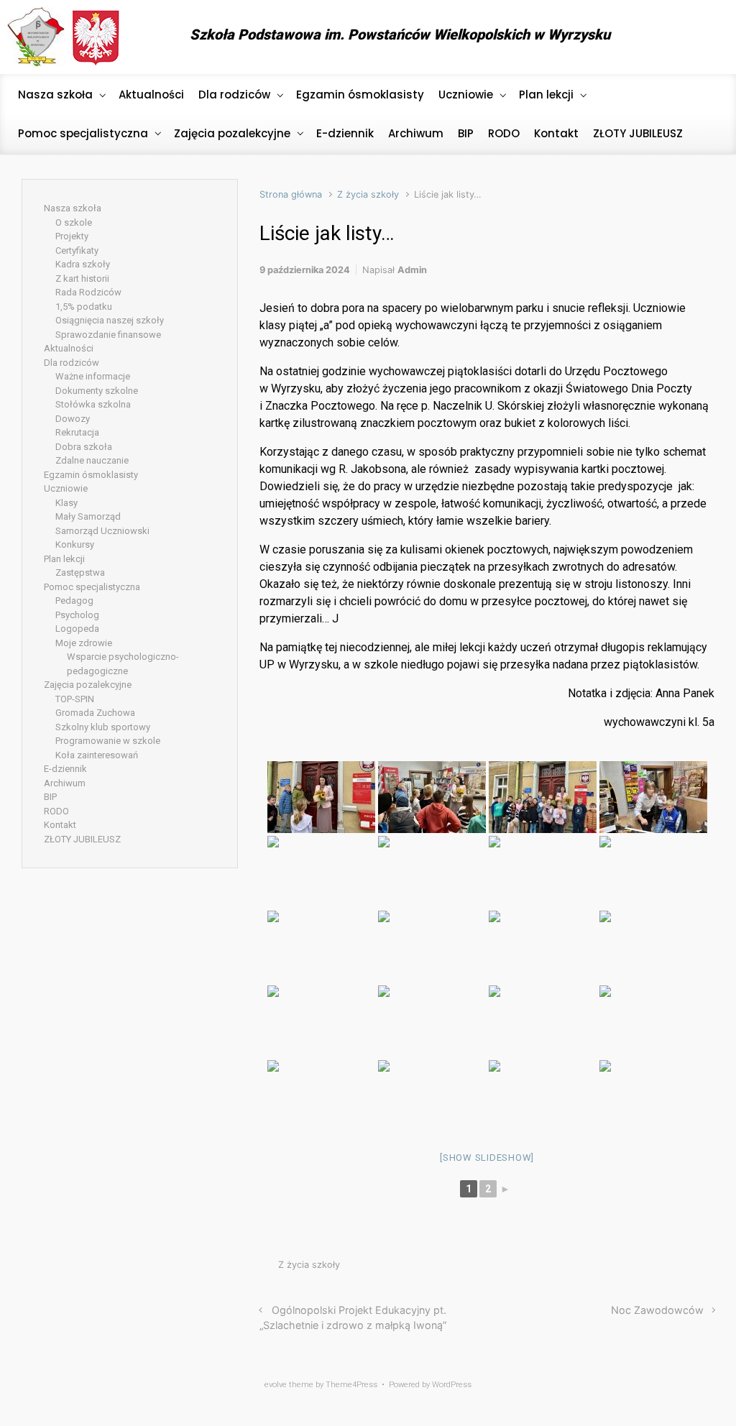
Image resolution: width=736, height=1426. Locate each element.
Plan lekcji (64, 558)
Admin (412, 269)
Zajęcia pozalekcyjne (88, 684)
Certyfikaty (76, 250)
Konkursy (74, 544)
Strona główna (290, 194)
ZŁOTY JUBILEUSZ (82, 839)
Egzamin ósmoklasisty (91, 474)
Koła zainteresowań (96, 755)
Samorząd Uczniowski (102, 530)
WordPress (452, 1384)
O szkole (73, 222)
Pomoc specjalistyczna (92, 586)
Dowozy (72, 418)
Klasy (66, 502)
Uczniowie (66, 488)
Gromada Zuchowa (95, 712)
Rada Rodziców (88, 292)
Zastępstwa (80, 572)
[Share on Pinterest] (665, 1268)
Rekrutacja (77, 432)
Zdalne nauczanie (92, 460)
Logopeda (77, 628)
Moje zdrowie (83, 643)
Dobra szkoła (83, 446)
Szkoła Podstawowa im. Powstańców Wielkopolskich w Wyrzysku (400, 34)
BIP (50, 796)
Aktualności (68, 348)
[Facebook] (703, 37)
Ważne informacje (92, 376)
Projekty (71, 236)
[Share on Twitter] (622, 1268)
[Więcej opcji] (706, 1268)
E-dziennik (65, 768)
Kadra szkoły (82, 264)
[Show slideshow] (487, 1157)
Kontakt (60, 824)
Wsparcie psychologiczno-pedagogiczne (123, 663)
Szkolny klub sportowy (102, 727)
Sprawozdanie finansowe (108, 334)
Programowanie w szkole (107, 740)
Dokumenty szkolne (96, 390)
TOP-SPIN (74, 699)
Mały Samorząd (88, 516)
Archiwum (65, 783)
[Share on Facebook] (644, 1268)
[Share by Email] (687, 1268)
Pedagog (74, 600)
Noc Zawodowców (657, 1310)
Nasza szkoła (72, 208)
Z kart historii (82, 278)
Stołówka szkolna (93, 404)
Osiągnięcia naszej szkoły (109, 320)
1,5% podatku (83, 306)
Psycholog (77, 615)
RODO (56, 811)
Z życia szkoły (368, 194)
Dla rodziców (71, 362)
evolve (275, 1384)
